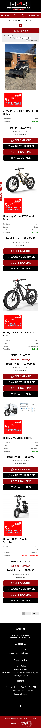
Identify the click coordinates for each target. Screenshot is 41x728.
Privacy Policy (20, 666)
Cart (22, 17)
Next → (35, 614)
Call (14, 17)
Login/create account (21, 20)
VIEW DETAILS (22, 158)
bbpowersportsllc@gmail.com (20, 653)
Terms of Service (20, 669)
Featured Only (32, 40)
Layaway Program (20, 676)
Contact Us (21, 644)
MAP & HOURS (34, 15)
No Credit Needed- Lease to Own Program (20, 672)
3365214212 (20, 650)
